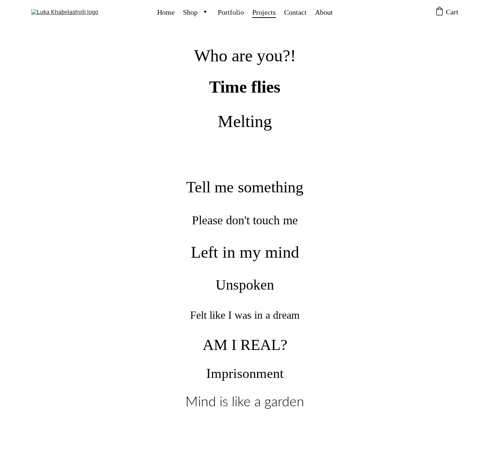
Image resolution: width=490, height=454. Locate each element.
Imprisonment (245, 373)
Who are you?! (245, 55)
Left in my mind (245, 252)
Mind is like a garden (244, 402)
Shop (190, 12)
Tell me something (244, 187)
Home (166, 12)
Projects (264, 12)
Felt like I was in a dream (245, 315)
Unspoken (245, 285)
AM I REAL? (245, 344)
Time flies (245, 86)
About (324, 12)
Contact (295, 12)
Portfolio (231, 12)
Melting (245, 121)
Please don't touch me (245, 220)
